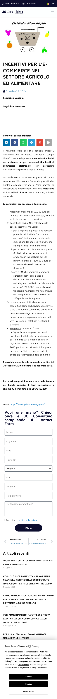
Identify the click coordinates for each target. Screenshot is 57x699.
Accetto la (23, 520)
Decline (28, 684)
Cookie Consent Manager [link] (15, 646)
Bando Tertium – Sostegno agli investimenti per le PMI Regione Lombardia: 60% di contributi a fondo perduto (28, 599)
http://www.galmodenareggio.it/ (27, 404)
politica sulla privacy (28, 520)
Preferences (28, 691)
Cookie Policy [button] (23, 665)
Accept (28, 677)
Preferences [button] (42, 668)
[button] (50, 4)
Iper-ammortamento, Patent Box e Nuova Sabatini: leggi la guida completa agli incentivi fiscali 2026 (26, 619)
